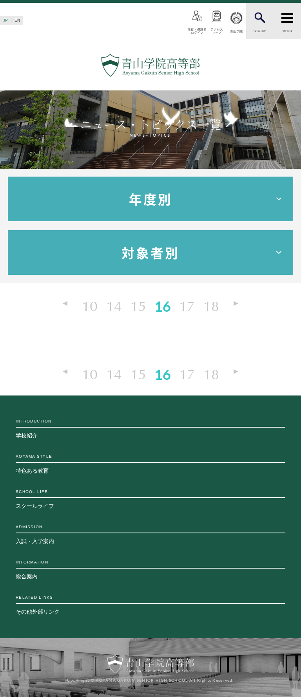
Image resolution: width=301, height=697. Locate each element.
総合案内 (32, 570)
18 (211, 306)
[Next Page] (232, 304)
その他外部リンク (38, 605)
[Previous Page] (68, 304)
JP (5, 20)
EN (17, 20)
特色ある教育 (34, 464)
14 (114, 306)
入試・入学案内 (35, 534)
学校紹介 (33, 429)
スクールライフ (35, 499)
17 (187, 306)
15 (138, 306)
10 (90, 306)
